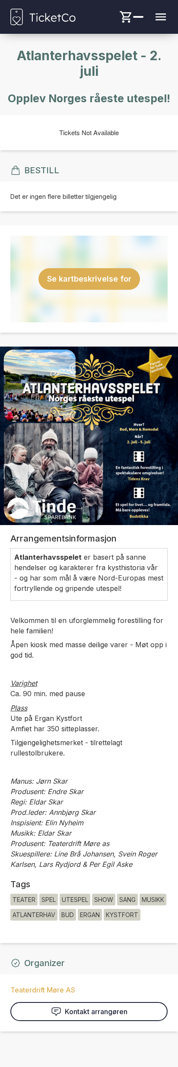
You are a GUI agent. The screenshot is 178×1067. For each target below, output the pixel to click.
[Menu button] (160, 17)
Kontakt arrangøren (96, 1011)
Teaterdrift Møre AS (42, 990)
